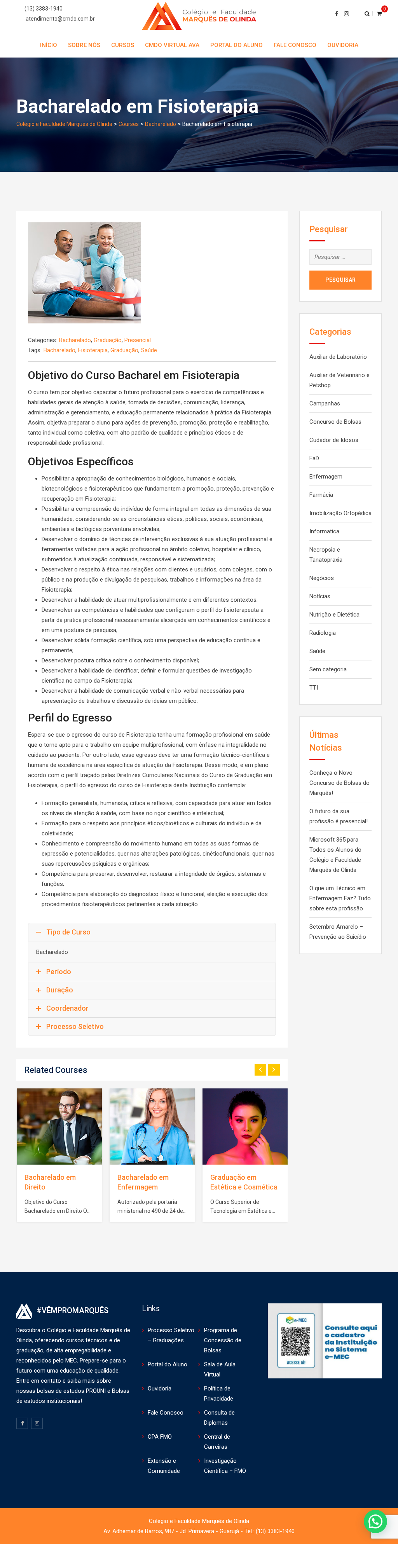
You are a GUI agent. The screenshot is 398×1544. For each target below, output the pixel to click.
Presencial (137, 340)
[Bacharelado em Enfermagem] (152, 1126)
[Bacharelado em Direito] (59, 1126)
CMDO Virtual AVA (172, 45)
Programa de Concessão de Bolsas (222, 1340)
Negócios (321, 578)
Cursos (122, 45)
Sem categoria (328, 669)
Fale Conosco (295, 45)
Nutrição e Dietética (334, 614)
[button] (375, 1521)
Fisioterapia (93, 350)
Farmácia (321, 494)
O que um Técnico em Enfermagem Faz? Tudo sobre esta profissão (340, 898)
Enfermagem (325, 476)
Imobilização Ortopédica (340, 513)
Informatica (324, 531)
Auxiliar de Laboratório (338, 356)
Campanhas (324, 403)
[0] (379, 13)
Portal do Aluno (236, 45)
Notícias (319, 596)
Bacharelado (75, 340)
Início (48, 45)
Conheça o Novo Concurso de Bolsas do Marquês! (339, 782)
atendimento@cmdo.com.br (60, 19)
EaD (314, 458)
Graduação (108, 340)
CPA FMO (160, 1436)
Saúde (149, 350)
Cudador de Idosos (333, 440)
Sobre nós (84, 45)
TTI (313, 687)
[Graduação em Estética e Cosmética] (245, 1126)
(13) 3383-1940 (43, 8)
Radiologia (322, 632)
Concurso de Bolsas (335, 421)
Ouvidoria (342, 45)
